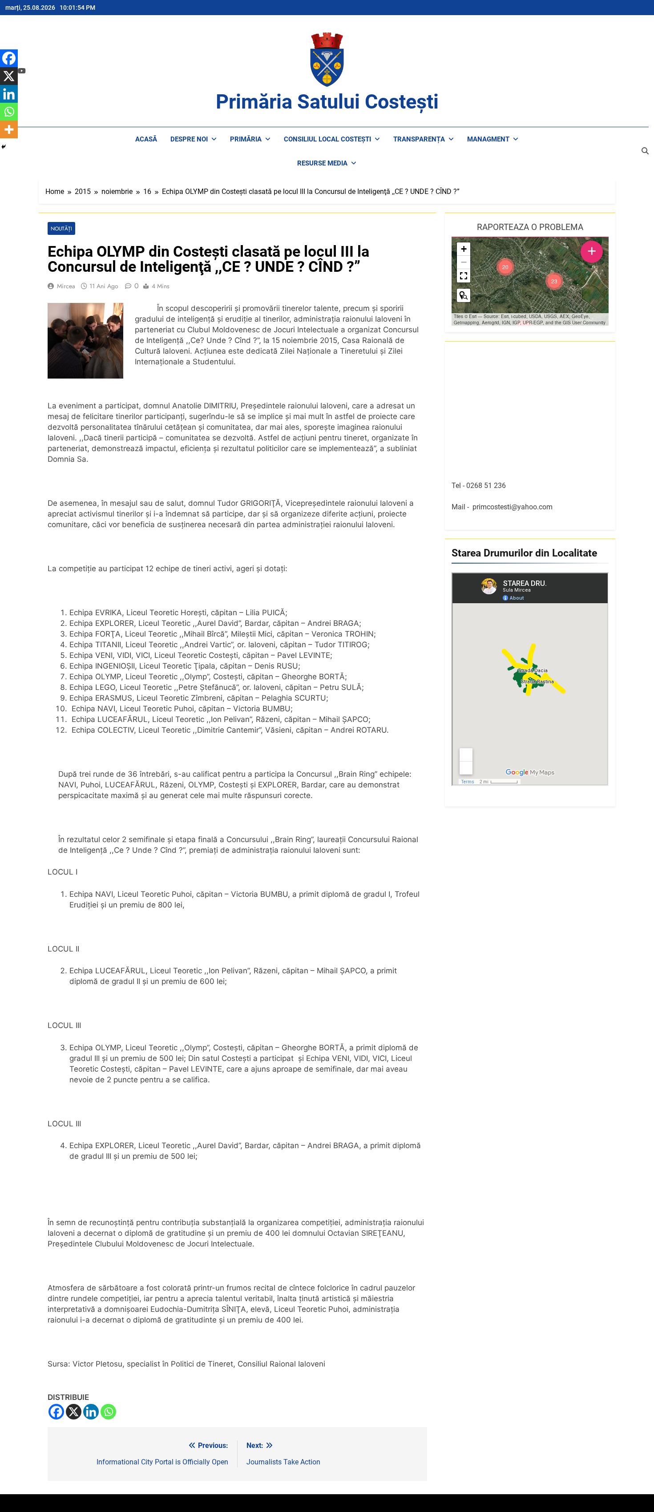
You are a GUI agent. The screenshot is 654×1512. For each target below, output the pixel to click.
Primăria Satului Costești (327, 101)
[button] (554, 281)
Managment (488, 139)
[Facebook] (56, 1411)
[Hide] (3, 146)
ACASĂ (146, 139)
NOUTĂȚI (61, 228)
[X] (73, 1411)
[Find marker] (463, 295)
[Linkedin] (91, 1411)
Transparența (419, 139)
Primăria (246, 139)
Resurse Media (322, 163)
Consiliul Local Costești (327, 139)
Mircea (66, 286)
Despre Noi (189, 139)
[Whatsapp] (108, 1411)
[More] (9, 129)
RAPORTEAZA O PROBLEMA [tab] (530, 227)
